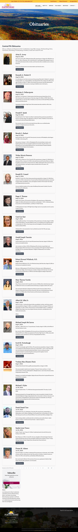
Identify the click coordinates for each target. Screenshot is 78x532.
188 (48, 467)
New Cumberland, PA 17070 (11, 522)
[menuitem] (38, 6)
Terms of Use (42, 530)
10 (42, 467)
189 (51, 467)
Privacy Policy (36, 530)
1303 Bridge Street (13, 521)
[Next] (54, 468)
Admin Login (53, 528)
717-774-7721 (21, 1)
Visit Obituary (20, 69)
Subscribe (11, 483)
